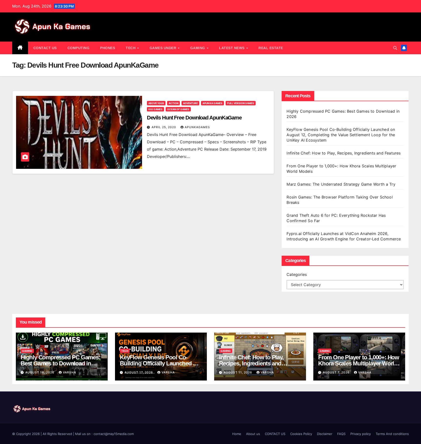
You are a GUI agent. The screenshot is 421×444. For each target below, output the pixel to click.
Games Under (163, 48)
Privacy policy (360, 434)
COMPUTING (78, 48)
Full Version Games (240, 103)
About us (253, 434)
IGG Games (155, 109)
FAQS (341, 434)
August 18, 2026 (40, 372)
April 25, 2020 (164, 127)
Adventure (190, 103)
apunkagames (197, 127)
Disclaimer (324, 434)
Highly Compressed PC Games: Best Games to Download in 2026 (60, 363)
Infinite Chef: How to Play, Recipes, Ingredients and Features (344, 153)
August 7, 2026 (337, 372)
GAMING (198, 48)
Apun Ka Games (212, 103)
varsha (69, 372)
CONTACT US (45, 48)
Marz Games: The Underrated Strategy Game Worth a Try (341, 184)
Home (236, 434)
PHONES (107, 48)
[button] (395, 47)
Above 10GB (156, 103)
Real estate (270, 48)
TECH (131, 48)
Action (173, 103)
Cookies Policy (301, 434)
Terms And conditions (392, 434)
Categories (297, 274)
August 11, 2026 (238, 372)
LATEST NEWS (232, 48)
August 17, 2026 (139, 372)
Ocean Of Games (178, 109)
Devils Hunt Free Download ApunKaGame (194, 118)
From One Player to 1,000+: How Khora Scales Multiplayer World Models (358, 363)
